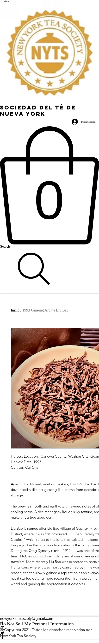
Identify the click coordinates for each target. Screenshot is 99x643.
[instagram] (49, 628)
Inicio (15, 310)
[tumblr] (49, 637)
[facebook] (49, 623)
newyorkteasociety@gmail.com (26, 618)
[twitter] (49, 632)
